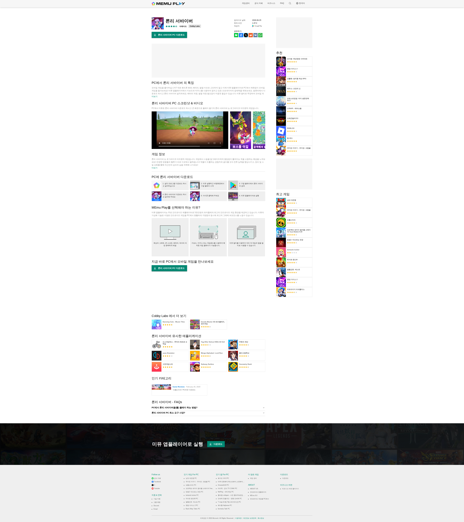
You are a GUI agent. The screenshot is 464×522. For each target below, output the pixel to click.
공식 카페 (258, 3)
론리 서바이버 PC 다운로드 (171, 35)
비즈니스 (271, 3)
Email (156, 509)
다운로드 (218, 444)
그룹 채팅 (157, 502)
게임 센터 (253, 478)
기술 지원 (157, 499)
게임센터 (246, 3)
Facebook (157, 482)
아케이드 (183, 26)
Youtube (157, 488)
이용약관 (238, 518)
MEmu (168, 3)
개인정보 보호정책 (249, 518)
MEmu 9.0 (253, 495)
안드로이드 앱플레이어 (258, 492)
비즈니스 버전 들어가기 (290, 489)
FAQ (282, 3)
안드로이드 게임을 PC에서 (259, 499)
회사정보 (261, 518)
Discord (156, 506)
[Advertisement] (208, 61)
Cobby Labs (195, 26)
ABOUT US (254, 489)
